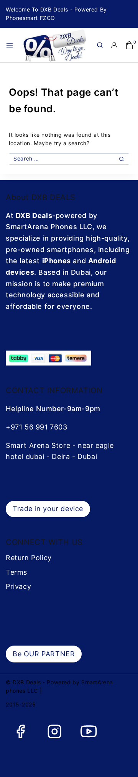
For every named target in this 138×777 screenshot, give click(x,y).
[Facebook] (20, 731)
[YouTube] (89, 731)
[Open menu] (9, 45)
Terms (16, 572)
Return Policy (29, 558)
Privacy (18, 586)
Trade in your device (48, 509)
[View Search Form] (100, 45)
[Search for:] (69, 158)
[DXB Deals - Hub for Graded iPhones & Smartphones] (59, 45)
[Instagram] (54, 731)
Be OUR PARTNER (44, 654)
